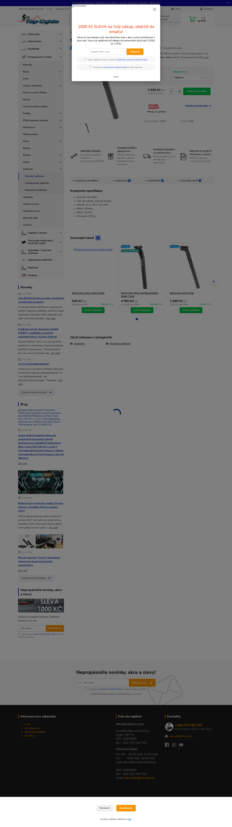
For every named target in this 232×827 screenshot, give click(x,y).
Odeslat (135, 51)
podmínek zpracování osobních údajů (132, 60)
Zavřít (116, 76)
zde (129, 819)
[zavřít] (154, 9)
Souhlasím (126, 808)
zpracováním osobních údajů (115, 67)
